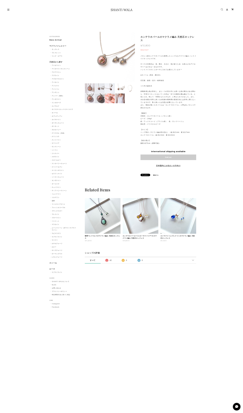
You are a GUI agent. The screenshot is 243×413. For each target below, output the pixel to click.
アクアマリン (56, 72)
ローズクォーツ (57, 250)
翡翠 (53, 201)
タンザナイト (56, 180)
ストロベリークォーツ (59, 163)
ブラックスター (57, 211)
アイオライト (56, 65)
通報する (156, 175)
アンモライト (56, 99)
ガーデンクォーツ (58, 123)
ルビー (54, 247)
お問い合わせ (56, 288)
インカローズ (56, 102)
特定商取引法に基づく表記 (61, 295)
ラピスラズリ (56, 233)
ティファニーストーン (59, 190)
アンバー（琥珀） (58, 96)
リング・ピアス (57, 56)
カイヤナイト (56, 119)
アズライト (55, 75)
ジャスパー (55, 153)
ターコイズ (55, 184)
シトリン (55, 150)
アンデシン (55, 92)
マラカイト (55, 224)
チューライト (56, 187)
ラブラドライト (57, 237)
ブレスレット (56, 53)
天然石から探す (56, 62)
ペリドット (55, 221)
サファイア (55, 143)
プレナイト (55, 214)
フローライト (56, 218)
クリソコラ (55, 136)
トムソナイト (56, 194)
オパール (55, 113)
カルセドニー (56, 130)
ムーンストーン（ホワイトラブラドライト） (64, 229)
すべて (93, 260)
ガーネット (55, 126)
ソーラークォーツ (58, 177)
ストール (53, 263)
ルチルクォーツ (57, 243)
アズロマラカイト (58, 79)
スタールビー (56, 160)
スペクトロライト (58, 170)
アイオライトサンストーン (61, 69)
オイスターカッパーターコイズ (62, 109)
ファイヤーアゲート (58, 204)
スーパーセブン (57, 167)
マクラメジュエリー (57, 46)
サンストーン (56, 146)
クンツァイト (56, 140)
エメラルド (55, 106)
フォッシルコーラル (58, 207)
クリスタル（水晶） (58, 133)
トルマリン (55, 197)
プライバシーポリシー (59, 291)
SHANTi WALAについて (60, 281)
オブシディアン (57, 116)
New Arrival (55, 40)
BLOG (54, 285)
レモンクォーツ (57, 257)
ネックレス (55, 49)
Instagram (56, 304)
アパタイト (55, 82)
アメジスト (55, 86)
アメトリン (55, 89)
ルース (52, 269)
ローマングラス (57, 254)
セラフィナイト (57, 173)
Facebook (55, 307)
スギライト (55, 157)
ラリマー (55, 240)
